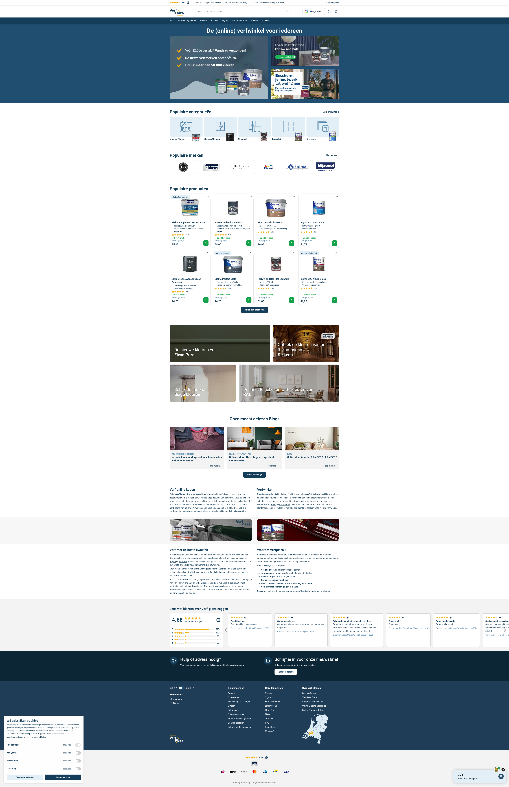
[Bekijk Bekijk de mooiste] (203, 383)
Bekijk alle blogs (254, 474)
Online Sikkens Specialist (314, 705)
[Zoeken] (287, 11)
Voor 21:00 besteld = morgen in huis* (269, 3)
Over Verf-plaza (309, 693)
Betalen (231, 705)
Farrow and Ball (185, 583)
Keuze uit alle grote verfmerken (208, 3)
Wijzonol (183, 561)
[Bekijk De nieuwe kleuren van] (220, 343)
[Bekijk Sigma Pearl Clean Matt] (276, 221)
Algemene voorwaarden (264, 782)
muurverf (174, 501)
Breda (273, 504)
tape (214, 511)
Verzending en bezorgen (239, 701)
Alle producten (330, 112)
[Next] (504, 630)
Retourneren (233, 710)
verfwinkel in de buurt (278, 494)
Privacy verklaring (241, 782)
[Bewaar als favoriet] (208, 196)
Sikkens (242, 558)
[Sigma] (297, 167)
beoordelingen (323, 591)
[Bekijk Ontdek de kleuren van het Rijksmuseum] (306, 343)
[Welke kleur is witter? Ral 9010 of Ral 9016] (312, 448)
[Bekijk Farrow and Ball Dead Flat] (233, 221)
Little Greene (201, 583)
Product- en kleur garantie (240, 718)
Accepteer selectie (25, 777)
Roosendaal (284, 504)
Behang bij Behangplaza (239, 727)
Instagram (177, 699)
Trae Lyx (269, 718)
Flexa (216, 589)
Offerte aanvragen (236, 714)
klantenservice (264, 508)
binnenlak (220, 501)
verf (324, 497)
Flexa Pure (270, 710)
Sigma (173, 561)
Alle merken (331, 155)
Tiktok (176, 703)
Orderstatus (233, 697)
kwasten (198, 511)
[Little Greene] (240, 167)
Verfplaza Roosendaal (312, 701)
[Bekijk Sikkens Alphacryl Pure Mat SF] (190, 221)
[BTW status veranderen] (182, 688)
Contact (231, 693)
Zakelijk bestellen (236, 722)
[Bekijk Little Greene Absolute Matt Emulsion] (190, 277)
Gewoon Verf (200, 589)
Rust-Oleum (270, 727)
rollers (205, 511)
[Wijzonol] (325, 167)
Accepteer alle (63, 777)
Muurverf (269, 731)
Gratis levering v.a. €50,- (237, 3)
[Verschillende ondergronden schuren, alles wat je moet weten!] (197, 448)
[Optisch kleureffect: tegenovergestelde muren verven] (254, 448)
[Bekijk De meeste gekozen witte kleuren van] (289, 383)
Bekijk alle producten (254, 310)
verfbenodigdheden (179, 511)
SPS (208, 589)
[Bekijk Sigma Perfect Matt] (233, 277)
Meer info (67, 745)
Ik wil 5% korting (285, 672)
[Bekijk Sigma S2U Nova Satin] (319, 221)
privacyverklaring (39, 737)
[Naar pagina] (219, 67)
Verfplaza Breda (309, 697)
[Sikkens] (211, 167)
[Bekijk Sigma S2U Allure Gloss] (319, 277)
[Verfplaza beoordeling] (196, 620)
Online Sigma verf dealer (313, 710)
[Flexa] (268, 167)
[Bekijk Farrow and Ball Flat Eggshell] (276, 277)
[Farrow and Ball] (183, 167)
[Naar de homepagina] (177, 11)
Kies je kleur (316, 11)
